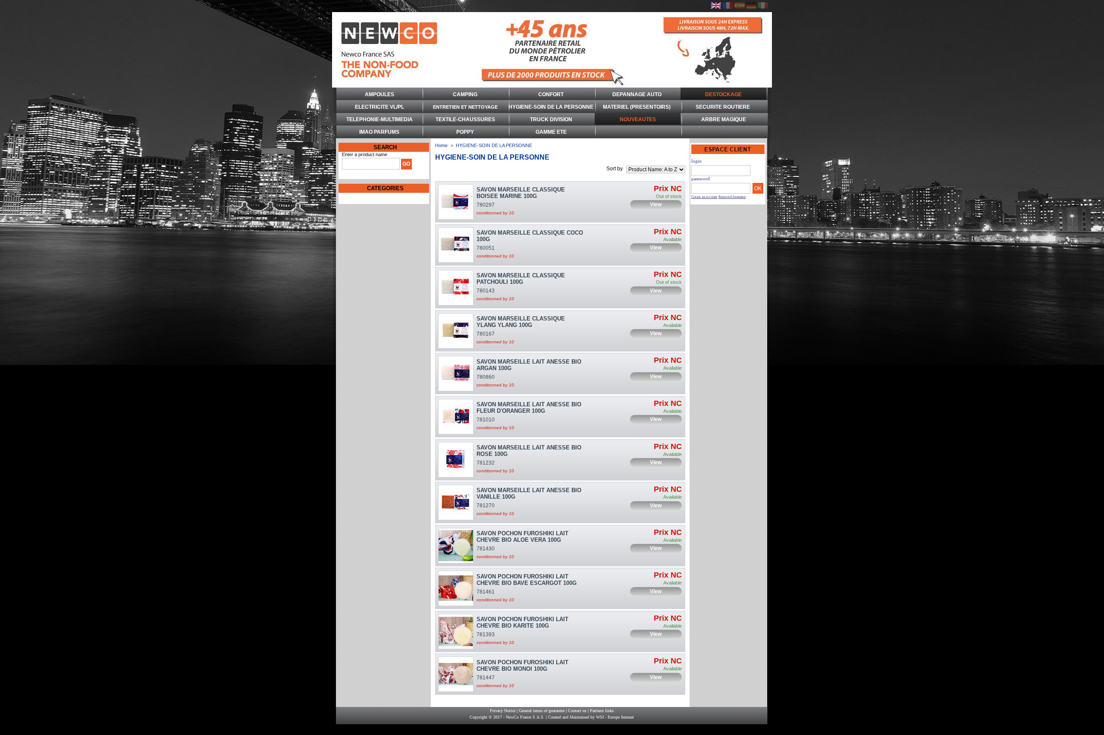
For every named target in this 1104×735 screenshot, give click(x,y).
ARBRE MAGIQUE (723, 119)
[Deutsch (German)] (751, 7)
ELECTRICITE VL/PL (379, 107)
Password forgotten (732, 197)
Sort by (614, 169)
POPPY (465, 132)
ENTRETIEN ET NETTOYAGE (465, 107)
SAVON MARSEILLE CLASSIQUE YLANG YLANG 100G (521, 321)
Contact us (577, 710)
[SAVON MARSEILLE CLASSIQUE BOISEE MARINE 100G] (456, 202)
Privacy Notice (502, 710)
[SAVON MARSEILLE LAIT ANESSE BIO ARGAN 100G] (456, 373)
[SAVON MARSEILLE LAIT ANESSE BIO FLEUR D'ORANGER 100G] (456, 416)
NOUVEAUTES (638, 119)
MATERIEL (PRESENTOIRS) (637, 107)
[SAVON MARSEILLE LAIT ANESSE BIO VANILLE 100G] (456, 502)
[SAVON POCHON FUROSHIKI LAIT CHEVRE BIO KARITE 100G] (456, 631)
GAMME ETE (551, 132)
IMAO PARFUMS (379, 132)
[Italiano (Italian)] (763, 7)
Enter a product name (364, 154)
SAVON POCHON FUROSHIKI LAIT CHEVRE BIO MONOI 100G (522, 665)
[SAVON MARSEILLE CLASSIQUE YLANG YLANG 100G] (456, 331)
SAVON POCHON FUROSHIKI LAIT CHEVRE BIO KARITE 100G (522, 622)
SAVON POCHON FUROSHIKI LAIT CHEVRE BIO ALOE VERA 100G (522, 536)
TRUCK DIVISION (551, 119)
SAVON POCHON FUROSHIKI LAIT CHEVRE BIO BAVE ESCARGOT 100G (527, 579)
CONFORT (551, 94)
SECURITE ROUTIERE (723, 107)
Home (441, 145)
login (696, 160)
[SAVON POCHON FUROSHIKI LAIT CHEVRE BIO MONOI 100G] (456, 674)
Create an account (704, 197)
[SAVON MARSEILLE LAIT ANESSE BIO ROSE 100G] (456, 459)
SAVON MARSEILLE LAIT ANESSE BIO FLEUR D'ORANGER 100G (529, 407)
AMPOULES (379, 94)
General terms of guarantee (542, 710)
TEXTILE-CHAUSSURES (465, 119)
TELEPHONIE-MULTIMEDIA (379, 119)
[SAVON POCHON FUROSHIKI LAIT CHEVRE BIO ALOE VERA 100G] (456, 545)
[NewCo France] (552, 50)
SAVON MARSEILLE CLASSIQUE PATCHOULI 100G (521, 278)
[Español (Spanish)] (739, 7)
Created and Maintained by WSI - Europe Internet (591, 717)
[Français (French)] (728, 7)
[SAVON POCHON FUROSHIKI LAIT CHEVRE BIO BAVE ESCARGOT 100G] (456, 588)
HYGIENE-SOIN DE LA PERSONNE (550, 107)
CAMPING (465, 94)
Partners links (602, 710)
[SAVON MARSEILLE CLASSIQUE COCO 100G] (456, 245)
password (700, 178)
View (656, 204)
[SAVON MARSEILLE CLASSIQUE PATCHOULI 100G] (456, 287)
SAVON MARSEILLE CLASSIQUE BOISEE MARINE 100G (521, 192)
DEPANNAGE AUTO (637, 94)
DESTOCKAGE (723, 94)
